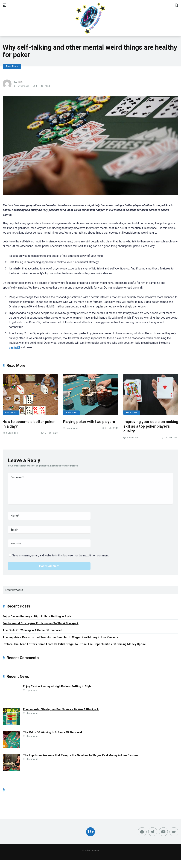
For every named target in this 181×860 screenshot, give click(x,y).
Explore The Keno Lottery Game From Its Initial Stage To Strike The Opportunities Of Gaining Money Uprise (74, 644)
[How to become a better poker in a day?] (30, 394)
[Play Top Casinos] (90, 18)
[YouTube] (163, 831)
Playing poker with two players (89, 421)
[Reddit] (174, 831)
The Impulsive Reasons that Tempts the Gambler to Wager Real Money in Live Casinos (60, 637)
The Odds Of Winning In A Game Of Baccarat (32, 630)
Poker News (12, 66)
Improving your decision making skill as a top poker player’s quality (150, 426)
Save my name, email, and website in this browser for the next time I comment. (60, 555)
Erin (20, 82)
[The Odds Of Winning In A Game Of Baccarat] (11, 747)
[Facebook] (142, 831)
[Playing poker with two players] (90, 394)
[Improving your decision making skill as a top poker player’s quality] (150, 394)
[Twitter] (152, 831)
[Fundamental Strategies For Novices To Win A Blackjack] (11, 724)
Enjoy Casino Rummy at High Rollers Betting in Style (37, 616)
